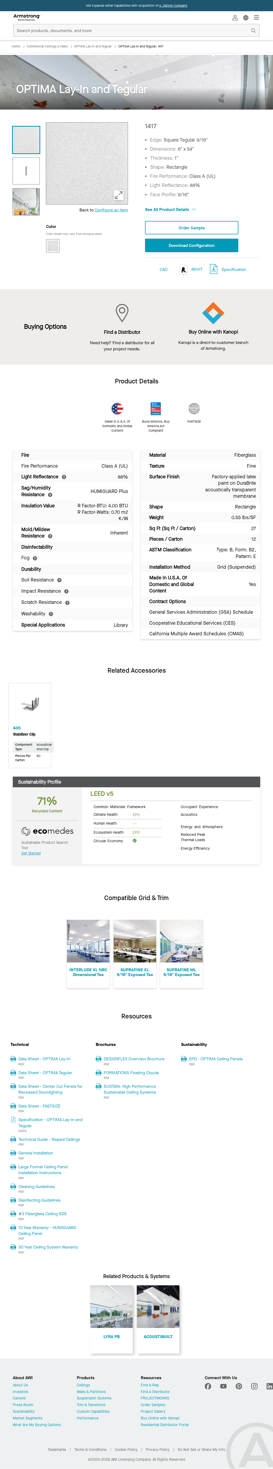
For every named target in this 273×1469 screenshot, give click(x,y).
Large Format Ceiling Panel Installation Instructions (43, 1169)
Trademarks (57, 1449)
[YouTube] (223, 1386)
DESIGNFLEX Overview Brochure (134, 1059)
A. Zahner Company (173, 5)
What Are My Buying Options (37, 1425)
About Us (20, 1385)
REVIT (196, 269)
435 (17, 728)
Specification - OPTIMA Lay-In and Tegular (50, 1122)
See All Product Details (167, 209)
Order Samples (153, 1405)
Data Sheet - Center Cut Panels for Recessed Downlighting (50, 1089)
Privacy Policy (158, 1449)
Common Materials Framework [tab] (120, 806)
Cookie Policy (126, 1449)
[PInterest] (238, 1386)
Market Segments (27, 1418)
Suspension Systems (94, 1398)
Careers (19, 1398)
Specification (234, 269)
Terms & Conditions (90, 1449)
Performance (88, 1418)
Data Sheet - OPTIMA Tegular (45, 1072)
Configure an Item (111, 210)
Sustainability (24, 1412)
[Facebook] (208, 1386)
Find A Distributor (155, 1392)
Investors (20, 1392)
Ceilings (83, 1385)
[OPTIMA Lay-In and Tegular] (26, 201)
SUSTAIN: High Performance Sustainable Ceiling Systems (130, 1089)
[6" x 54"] (26, 171)
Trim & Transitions (91, 1405)
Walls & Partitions (91, 1392)
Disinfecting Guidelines (39, 1200)
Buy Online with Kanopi (160, 1418)
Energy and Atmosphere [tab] (202, 826)
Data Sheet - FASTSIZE (39, 1106)
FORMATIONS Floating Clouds (131, 1072)
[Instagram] (254, 1386)
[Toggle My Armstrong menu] (235, 17)
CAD (163, 269)
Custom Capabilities (93, 1412)
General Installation (35, 1153)
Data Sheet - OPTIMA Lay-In (44, 1059)
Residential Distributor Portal (165, 1425)
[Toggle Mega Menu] (256, 17)
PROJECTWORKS (155, 1398)
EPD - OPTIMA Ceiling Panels (216, 1059)
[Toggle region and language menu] (246, 17)
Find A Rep (150, 1385)
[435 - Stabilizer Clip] (30, 706)
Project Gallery (153, 1412)
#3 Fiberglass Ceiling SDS (42, 1214)
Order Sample (192, 228)
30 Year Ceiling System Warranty (48, 1247)
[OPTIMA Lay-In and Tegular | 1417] (26, 140)
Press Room (23, 1405)
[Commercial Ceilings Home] (26, 17)
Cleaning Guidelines (36, 1186)
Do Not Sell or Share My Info (201, 1449)
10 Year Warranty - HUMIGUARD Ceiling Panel (47, 1230)
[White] (52, 245)
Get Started (31, 853)
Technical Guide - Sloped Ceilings (49, 1139)
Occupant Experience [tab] (199, 806)
